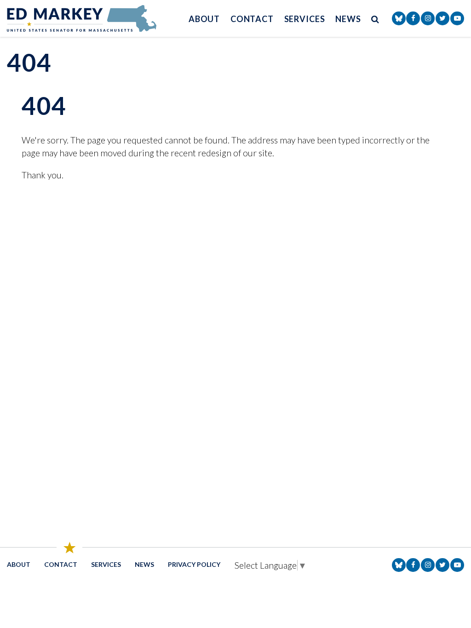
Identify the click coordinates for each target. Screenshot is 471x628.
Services (304, 19)
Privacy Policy (194, 564)
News (348, 19)
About (204, 19)
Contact (252, 19)
